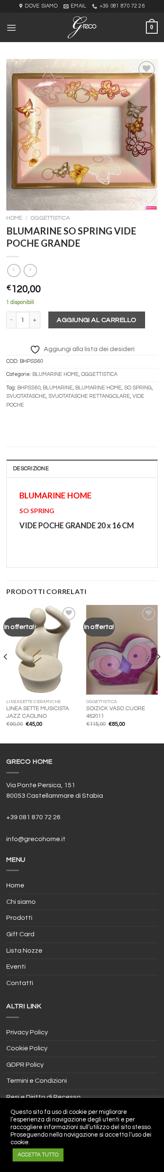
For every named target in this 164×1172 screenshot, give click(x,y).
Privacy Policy (27, 1032)
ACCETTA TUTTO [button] (38, 1155)
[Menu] (11, 27)
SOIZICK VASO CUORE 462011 (115, 712)
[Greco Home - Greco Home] (82, 27)
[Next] (158, 673)
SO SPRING (138, 388)
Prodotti (19, 917)
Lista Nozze (24, 950)
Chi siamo (21, 901)
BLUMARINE (58, 388)
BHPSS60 (28, 388)
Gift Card (20, 934)
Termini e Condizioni (36, 1080)
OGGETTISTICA (50, 218)
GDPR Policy (25, 1064)
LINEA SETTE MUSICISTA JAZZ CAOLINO (37, 712)
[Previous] (6, 673)
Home (14, 218)
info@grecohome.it (36, 839)
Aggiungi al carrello (97, 320)
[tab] (82, 468)
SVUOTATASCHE (26, 396)
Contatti (19, 983)
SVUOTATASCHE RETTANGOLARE (89, 396)
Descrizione (31, 468)
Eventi (16, 966)
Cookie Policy (27, 1048)
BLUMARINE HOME (55, 374)
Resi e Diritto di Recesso (43, 1097)
